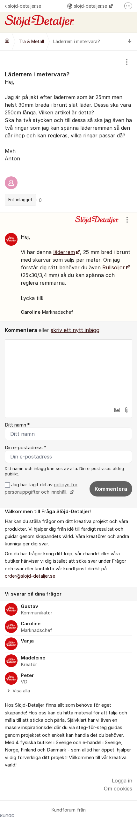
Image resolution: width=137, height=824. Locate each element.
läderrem (64, 252)
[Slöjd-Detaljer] (7, 40)
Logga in (122, 780)
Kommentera (111, 489)
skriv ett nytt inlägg (75, 330)
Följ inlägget (20, 199)
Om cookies (118, 788)
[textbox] (68, 372)
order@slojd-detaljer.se (30, 576)
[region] (68, 131)
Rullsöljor (113, 267)
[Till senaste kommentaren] (129, 41)
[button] (116, 410)
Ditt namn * (17, 425)
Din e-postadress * (25, 448)
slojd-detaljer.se (24, 6)
